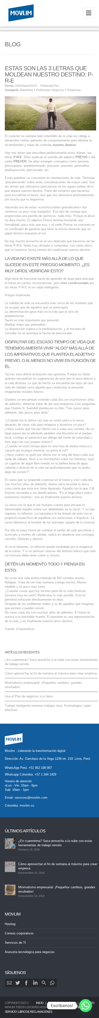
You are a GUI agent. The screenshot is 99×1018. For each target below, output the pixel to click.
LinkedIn (35, 983)
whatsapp (52, 983)
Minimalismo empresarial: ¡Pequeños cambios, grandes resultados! (56, 889)
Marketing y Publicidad (35, 90)
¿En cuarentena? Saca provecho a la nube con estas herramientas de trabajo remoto (55, 843)
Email (9, 983)
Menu (88, 12)
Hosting (10, 924)
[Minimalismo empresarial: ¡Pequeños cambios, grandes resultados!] (10, 890)
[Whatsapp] (85, 1005)
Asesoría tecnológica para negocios (30, 952)
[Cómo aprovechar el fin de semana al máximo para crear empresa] (10, 867)
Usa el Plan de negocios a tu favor (29, 696)
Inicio (39, 1003)
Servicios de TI (15, 942)
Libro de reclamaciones (35, 1011)
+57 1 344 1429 (45, 774)
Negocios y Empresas (66, 90)
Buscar (44, 983)
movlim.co (27, 805)
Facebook (26, 983)
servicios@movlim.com (31, 797)
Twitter (18, 983)
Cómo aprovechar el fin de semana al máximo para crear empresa (51, 673)
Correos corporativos (19, 933)
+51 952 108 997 (40, 768)
